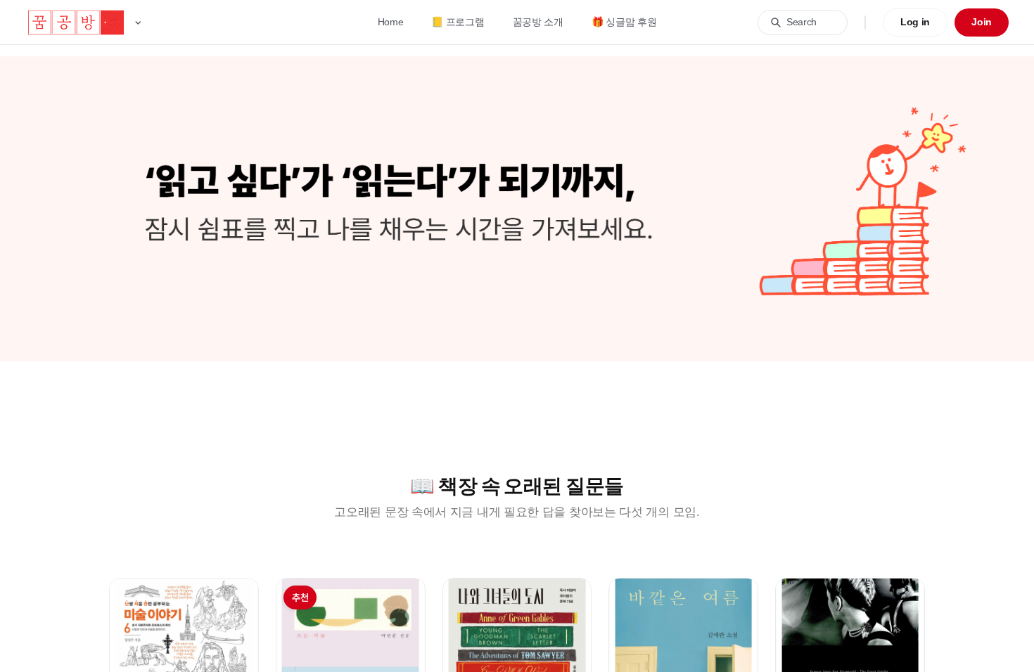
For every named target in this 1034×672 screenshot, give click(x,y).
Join (981, 21)
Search (801, 21)
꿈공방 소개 (538, 21)
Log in (915, 21)
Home (391, 21)
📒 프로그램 (457, 21)
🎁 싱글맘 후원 (624, 21)
